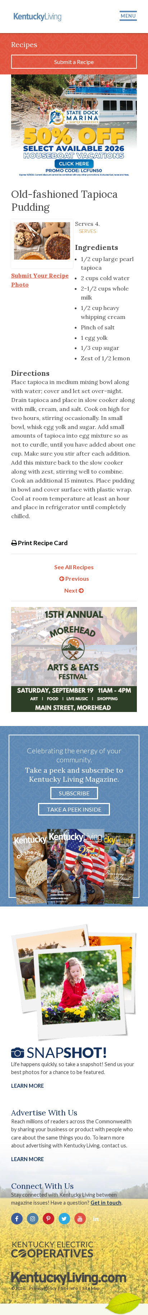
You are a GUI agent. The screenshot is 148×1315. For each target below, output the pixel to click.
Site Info (69, 1288)
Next (71, 590)
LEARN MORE (27, 1159)
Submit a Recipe (74, 61)
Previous (76, 578)
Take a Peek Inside (74, 809)
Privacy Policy (42, 1288)
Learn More (27, 1086)
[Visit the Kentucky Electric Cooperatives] (52, 1249)
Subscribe (74, 793)
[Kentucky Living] (38, 16)
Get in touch (106, 1203)
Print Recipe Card (42, 543)
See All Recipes (74, 566)
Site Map (91, 1288)
